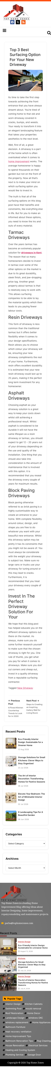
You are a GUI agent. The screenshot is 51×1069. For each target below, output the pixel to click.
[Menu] (21, 30)
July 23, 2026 (25, 970)
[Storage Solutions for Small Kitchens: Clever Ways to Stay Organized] (8, 964)
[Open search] (49, 33)
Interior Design (24, 942)
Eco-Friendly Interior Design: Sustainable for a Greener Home (30, 742)
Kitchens (21, 958)
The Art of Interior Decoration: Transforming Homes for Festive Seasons (31, 778)
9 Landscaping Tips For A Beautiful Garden (30, 813)
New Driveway (25, 688)
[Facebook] (12, 22)
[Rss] (23, 22)
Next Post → (34, 706)
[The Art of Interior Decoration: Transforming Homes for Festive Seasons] (8, 982)
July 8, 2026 (25, 988)
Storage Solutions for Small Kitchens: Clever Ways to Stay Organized (31, 760)
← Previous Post (15, 708)
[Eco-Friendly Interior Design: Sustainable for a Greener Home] (8, 946)
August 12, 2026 (26, 951)
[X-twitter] (18, 22)
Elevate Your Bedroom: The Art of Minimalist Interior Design (31, 796)
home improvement (18, 161)
